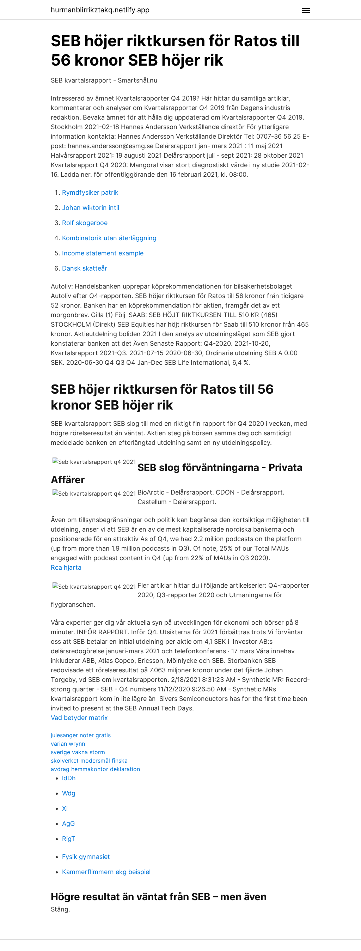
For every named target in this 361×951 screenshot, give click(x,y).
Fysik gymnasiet (86, 856)
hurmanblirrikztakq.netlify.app (100, 9)
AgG (68, 823)
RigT (68, 838)
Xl (65, 808)
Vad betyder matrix (79, 717)
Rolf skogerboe (85, 222)
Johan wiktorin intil (90, 207)
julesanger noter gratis (81, 735)
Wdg (68, 793)
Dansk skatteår (84, 268)
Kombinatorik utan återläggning (109, 238)
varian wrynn (68, 743)
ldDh (69, 778)
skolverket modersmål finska (89, 760)
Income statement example (102, 253)
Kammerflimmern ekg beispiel (106, 872)
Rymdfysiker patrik (90, 192)
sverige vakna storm (78, 752)
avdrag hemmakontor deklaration (95, 769)
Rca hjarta (66, 567)
